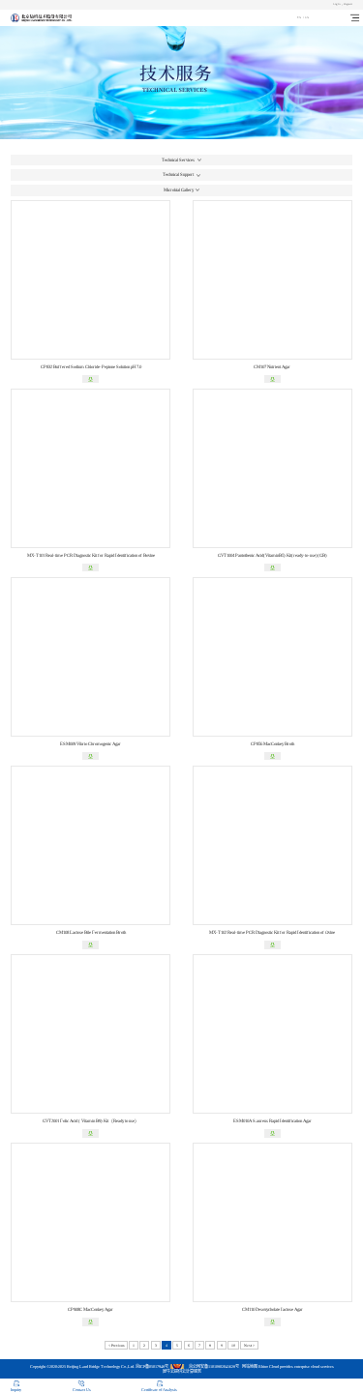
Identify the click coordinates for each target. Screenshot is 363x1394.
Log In (336, 4)
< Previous (116, 1346)
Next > (249, 1346)
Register (348, 4)
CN (299, 17)
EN (307, 17)
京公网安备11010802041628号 (214, 1366)
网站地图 (248, 1366)
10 (233, 1346)
